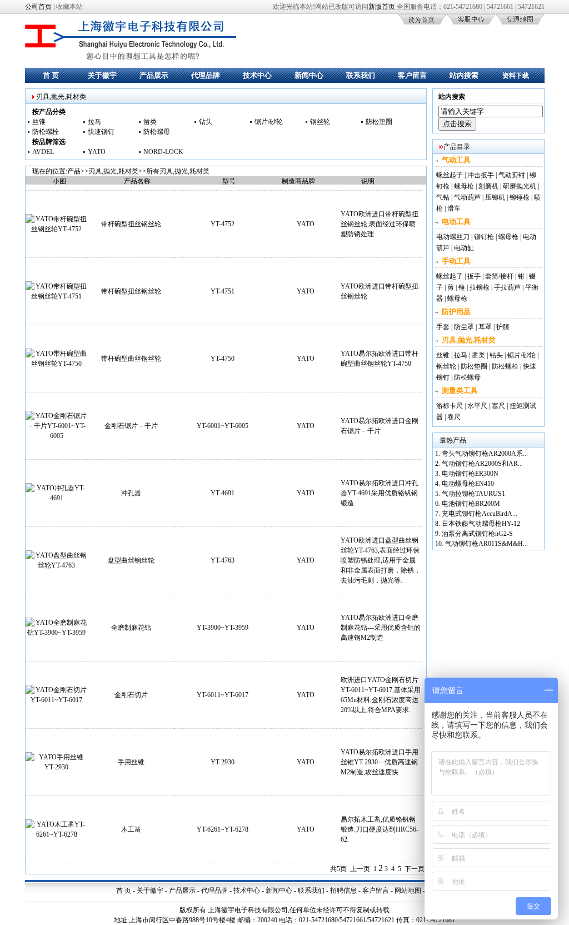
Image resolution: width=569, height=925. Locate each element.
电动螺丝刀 (453, 237)
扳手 (474, 276)
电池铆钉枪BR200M (471, 504)
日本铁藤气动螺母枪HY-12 (481, 524)
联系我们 (360, 75)
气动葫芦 (467, 197)
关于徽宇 (102, 75)
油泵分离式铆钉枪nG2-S (477, 534)
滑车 (454, 208)
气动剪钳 (511, 175)
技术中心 (257, 75)
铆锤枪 (520, 197)
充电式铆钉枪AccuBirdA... (479, 514)
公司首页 (38, 7)
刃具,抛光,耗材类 (113, 171)
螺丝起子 (449, 175)
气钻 (443, 197)
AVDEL (43, 152)
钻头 (205, 122)
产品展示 (153, 75)
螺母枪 (464, 186)
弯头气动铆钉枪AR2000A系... (485, 453)
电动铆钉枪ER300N (470, 474)
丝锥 (39, 122)
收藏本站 (69, 7)
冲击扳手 (480, 175)
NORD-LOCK (163, 152)
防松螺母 (156, 132)
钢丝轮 (320, 122)
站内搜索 (464, 75)
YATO (97, 152)
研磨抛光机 (519, 186)
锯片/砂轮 (268, 122)
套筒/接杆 (499, 276)
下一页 (415, 869)
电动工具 (456, 221)
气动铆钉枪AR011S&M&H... (486, 544)
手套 (443, 327)
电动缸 (464, 248)
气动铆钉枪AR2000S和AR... (482, 464)
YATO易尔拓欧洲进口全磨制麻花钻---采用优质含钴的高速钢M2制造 (381, 627)
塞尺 (498, 406)
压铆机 (495, 197)
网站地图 (408, 890)
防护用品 (456, 311)
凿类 (150, 122)
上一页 (360, 869)
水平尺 (477, 406)
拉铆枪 (480, 287)
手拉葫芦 (507, 287)
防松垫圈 (379, 122)
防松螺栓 (45, 132)
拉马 (94, 122)
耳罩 (485, 327)
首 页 (51, 75)
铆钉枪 (484, 237)
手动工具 (456, 261)
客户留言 (412, 75)
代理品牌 (205, 75)
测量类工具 (460, 390)
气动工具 (456, 160)
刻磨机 (488, 186)
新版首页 (381, 7)
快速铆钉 (101, 132)
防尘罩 (464, 327)
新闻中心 (309, 75)
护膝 (503, 327)
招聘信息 (343, 890)
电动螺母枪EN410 (468, 484)
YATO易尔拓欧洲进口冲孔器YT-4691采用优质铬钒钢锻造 (379, 493)
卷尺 (454, 417)
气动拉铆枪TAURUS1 (473, 494)
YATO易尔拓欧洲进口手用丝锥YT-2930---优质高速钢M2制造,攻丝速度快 (379, 762)
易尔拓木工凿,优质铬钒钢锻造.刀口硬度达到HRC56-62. (379, 829)
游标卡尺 (449, 406)
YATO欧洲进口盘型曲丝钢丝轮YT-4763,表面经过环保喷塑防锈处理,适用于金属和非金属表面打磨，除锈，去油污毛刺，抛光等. (381, 560)
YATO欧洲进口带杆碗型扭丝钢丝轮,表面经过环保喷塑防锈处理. (379, 224)
